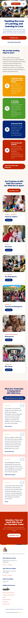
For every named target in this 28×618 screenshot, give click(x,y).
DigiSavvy (20, 612)
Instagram (10, 564)
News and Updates (7, 599)
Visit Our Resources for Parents (14, 398)
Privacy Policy (5, 601)
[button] (23, 3)
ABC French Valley (8, 579)
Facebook (5, 564)
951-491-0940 (6, 572)
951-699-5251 (6, 562)
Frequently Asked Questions (8, 595)
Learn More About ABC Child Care (11, 166)
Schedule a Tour (16, 3)
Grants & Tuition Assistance (8, 592)
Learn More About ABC (14, 42)
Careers (4, 597)
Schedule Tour (14, 37)
